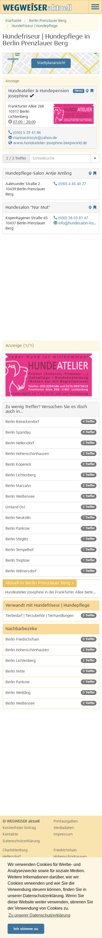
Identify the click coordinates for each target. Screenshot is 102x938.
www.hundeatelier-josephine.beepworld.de (49, 143)
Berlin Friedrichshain (50, 639)
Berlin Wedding (50, 693)
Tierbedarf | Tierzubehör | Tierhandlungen (50, 616)
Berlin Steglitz (50, 539)
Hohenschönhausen (70, 857)
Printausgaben (66, 821)
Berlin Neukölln (50, 518)
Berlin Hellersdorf (50, 443)
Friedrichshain (65, 850)
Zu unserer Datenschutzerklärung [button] (39, 915)
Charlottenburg (15, 850)
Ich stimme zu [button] (26, 929)
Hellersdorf (12, 857)
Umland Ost (50, 507)
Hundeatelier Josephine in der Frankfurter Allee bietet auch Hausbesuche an (52, 592)
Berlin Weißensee (50, 496)
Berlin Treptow (50, 560)
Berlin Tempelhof (50, 550)
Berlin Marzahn (50, 486)
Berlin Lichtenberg (50, 475)
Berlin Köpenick (50, 464)
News (79, 91)
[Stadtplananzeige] (87, 91)
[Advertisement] (51, 287)
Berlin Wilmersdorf (50, 571)
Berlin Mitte (50, 671)
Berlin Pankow (50, 528)
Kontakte (10, 834)
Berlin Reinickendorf (50, 422)
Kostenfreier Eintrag (19, 828)
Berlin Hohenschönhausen (50, 454)
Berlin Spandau (50, 432)
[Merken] (92, 91)
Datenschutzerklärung (21, 841)
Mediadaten (64, 828)
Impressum (63, 834)
